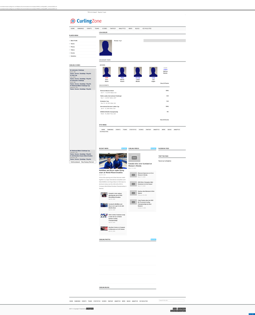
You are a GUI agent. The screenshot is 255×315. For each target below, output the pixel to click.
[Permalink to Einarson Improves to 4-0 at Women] (133, 174)
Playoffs (88, 73)
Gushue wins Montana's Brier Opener (146, 192)
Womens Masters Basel (107, 91)
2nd (167, 96)
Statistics (73, 56)
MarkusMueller (165, 72)
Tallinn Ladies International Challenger (111, 96)
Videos (73, 50)
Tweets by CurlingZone (164, 161)
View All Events (164, 120)
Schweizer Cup (104, 101)
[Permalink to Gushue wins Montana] (133, 193)
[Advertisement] (82, 120)
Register (100, 12)
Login (104, 12)
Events (89, 28)
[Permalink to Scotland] (104, 205)
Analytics (122, 28)
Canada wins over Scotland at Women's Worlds (140, 164)
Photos (73, 47)
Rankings (81, 28)
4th (168, 112)
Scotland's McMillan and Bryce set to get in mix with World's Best (116, 206)
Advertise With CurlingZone (178, 311)
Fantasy (113, 28)
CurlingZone (89, 309)
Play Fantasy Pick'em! (87, 162)
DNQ (167, 90)
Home (73, 28)
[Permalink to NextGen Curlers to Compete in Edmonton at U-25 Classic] (104, 228)
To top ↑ (252, 314)
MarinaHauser (122, 80)
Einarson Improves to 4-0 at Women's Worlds (145, 174)
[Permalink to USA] (104, 216)
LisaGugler (153, 80)
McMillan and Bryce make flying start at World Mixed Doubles (111, 171)
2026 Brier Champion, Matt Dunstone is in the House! (145, 183)
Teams (97, 28)
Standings (82, 73)
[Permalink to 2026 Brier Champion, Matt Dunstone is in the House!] (133, 184)
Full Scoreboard (75, 162)
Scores (104, 28)
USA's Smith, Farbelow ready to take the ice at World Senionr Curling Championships (117, 217)
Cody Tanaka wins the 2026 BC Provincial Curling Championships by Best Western (145, 203)
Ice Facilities (147, 28)
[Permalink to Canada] (104, 194)
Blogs (137, 28)
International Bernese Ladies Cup (109, 106)
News (130, 28)
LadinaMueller (138, 80)
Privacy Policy (181, 309)
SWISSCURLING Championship (109, 112)
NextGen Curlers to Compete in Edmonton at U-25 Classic (117, 228)
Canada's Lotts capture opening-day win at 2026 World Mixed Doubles (115, 195)
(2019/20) (102, 65)
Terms (174, 309)
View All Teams (164, 83)
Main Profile (74, 40)
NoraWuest (106, 80)
